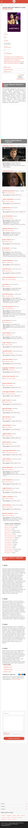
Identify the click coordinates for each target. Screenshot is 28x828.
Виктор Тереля (17, 61)
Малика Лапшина (7, 383)
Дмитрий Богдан (7, 408)
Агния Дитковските (18, 56)
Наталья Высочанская (8, 376)
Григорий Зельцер (7, 294)
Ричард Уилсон (8, 529)
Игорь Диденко (8, 552)
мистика (8, 817)
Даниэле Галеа (8, 532)
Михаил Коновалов (7, 513)
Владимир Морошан (9, 550)
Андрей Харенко (7, 433)
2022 (5, 37)
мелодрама (8, 815)
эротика (14, 819)
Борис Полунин (6, 342)
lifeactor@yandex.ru (9, 824)
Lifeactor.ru (21, 822)
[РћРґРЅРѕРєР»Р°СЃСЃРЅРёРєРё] (21, 674)
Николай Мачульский (9, 58)
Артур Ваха (5, 284)
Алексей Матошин (7, 260)
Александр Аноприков (8, 391)
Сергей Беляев (6, 425)
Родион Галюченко (7, 496)
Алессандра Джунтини (9, 537)
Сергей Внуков (6, 333)
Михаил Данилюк (8, 542)
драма (18, 815)
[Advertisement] (14, 121)
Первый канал (7, 47)
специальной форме (16, 679)
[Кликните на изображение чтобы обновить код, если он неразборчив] (8, 733)
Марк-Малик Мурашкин (13, 63)
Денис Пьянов (6, 400)
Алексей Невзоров (8, 549)
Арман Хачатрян (8, 534)
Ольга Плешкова (7, 479)
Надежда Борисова (8, 61)
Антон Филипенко (15, 59)
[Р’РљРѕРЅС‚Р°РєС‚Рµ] (19, 674)
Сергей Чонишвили (19, 58)
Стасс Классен (6, 320)
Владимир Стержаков (8, 368)
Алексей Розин (6, 269)
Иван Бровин (6, 417)
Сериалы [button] (3, 806)
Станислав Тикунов (9, 539)
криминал (23, 815)
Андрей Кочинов (7, 488)
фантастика (4, 819)
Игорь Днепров (8, 547)
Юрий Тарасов (6, 442)
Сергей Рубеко (6, 459)
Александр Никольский (9, 450)
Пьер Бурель (6, 248)
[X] (24, 674)
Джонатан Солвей (8, 527)
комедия (3, 815)
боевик (14, 815)
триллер (9, 819)
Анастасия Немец (7, 359)
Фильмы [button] (2, 803)
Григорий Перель (7, 351)
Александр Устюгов (8, 56)
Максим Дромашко (7, 467)
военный (20, 817)
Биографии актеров (15, 822)
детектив (6, 40)
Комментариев (20, 78)
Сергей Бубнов (8, 540)
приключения (14, 817)
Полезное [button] (3, 809)
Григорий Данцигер (7, 306)
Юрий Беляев (7, 59)
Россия (5, 34)
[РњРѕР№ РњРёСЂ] (23, 674)
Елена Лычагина (8, 545)
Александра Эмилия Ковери (11, 535)
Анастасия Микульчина (8, 277)
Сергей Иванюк (6, 505)
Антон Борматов (8, 53)
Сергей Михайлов (8, 544)
